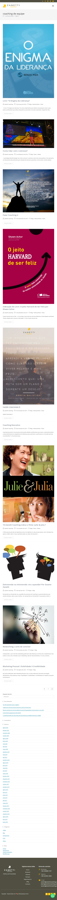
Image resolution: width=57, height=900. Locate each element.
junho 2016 (5, 822)
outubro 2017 (6, 784)
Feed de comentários (7, 852)
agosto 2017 (5, 789)
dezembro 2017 (6, 779)
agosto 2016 (5, 816)
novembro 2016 (6, 808)
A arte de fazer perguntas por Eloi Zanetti (12, 712)
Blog (30, 104)
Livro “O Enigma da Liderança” (16, 101)
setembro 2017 (6, 787)
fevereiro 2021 (6, 730)
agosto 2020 (5, 738)
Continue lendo (9, 113)
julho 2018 (5, 765)
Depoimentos (28, 879)
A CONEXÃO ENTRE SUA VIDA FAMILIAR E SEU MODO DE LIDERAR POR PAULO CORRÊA (22, 715)
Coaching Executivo (11, 425)
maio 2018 (5, 768)
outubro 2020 (6, 735)
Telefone (43, 874)
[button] (52, 895)
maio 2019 (5, 754)
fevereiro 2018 (6, 776)
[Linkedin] (50, 1)
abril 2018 (5, 770)
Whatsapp (44, 869)
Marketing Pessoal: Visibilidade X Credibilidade (24, 666)
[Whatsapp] (43, 1)
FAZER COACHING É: (12, 407)
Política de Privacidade (9, 874)
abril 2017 (5, 800)
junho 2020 (5, 741)
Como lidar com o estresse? (15, 151)
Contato (27, 884)
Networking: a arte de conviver (17, 646)
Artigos (29, 590)
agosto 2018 (5, 762)
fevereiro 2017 (6, 806)
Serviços (27, 877)
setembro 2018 (6, 760)
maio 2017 (5, 797)
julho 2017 (5, 792)
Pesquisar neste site (7, 694)
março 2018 (5, 773)
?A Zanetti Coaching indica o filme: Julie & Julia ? (24, 525)
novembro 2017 (6, 781)
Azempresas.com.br (23, 893)
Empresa (27, 872)
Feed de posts (6, 850)
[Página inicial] (3, 16)
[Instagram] (45, 1)
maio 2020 (5, 744)
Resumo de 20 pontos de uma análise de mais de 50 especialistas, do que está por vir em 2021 (23, 710)
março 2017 (5, 803)
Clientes (27, 874)
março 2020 (5, 749)
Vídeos (39, 154)
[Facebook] (48, 1)
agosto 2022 (5, 727)
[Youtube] (53, 1)
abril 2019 (5, 757)
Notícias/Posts (36, 104)
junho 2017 (5, 795)
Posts (42, 104)
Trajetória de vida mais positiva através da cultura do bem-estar (17, 707)
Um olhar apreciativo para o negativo (11, 704)
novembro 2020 (6, 733)
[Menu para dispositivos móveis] (53, 6)
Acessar (4, 848)
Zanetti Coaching (9, 104)
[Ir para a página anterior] (44, 688)
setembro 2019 (6, 752)
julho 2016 (5, 819)
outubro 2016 (6, 811)
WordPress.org (6, 853)
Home (27, 870)
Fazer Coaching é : (11, 215)
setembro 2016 (6, 814)
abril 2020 (5, 746)
